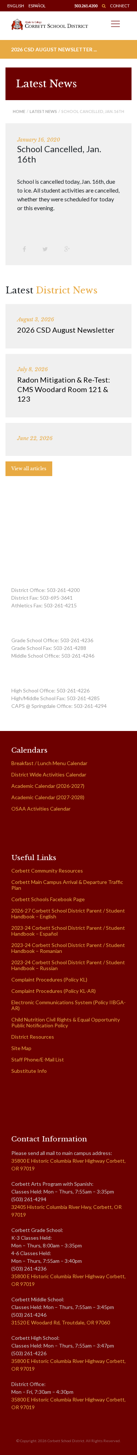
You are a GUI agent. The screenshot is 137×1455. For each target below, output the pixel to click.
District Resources (32, 1037)
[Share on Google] (70, 248)
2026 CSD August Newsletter (66, 329)
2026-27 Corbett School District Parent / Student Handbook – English (68, 913)
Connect (120, 5)
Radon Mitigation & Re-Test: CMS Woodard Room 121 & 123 (63, 389)
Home (19, 111)
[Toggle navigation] (115, 24)
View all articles (28, 468)
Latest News (43, 111)
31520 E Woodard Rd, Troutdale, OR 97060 (60, 1322)
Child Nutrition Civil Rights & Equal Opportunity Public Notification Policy (65, 1022)
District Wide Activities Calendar (48, 774)
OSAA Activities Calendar (41, 808)
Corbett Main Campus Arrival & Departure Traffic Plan (67, 885)
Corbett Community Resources (47, 870)
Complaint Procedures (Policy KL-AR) (53, 991)
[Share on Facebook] (27, 248)
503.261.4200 (86, 5)
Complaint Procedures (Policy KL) (49, 979)
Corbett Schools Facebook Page (48, 899)
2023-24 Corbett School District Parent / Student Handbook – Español (68, 931)
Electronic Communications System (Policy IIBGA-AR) (68, 1005)
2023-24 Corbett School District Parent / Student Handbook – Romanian (68, 948)
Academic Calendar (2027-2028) (47, 797)
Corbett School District (65, 1440)
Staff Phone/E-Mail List (37, 1059)
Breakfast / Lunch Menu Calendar (49, 763)
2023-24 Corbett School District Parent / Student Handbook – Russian (68, 965)
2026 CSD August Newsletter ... (54, 49)
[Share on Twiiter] (48, 248)
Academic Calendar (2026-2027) (47, 786)
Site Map (21, 1048)
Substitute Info (29, 1071)
